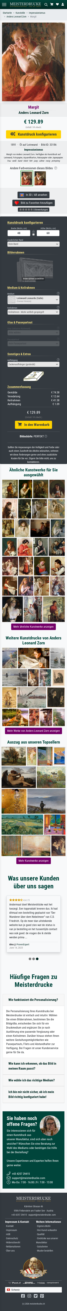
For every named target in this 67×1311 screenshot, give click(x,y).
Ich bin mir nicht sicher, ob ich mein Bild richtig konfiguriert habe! (31, 1094)
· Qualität (40, 1234)
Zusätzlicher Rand (15, 240)
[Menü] (4, 4)
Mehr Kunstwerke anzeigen (34, 860)
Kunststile (20, 12)
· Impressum (11, 1230)
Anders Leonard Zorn (16, 16)
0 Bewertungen (40, 209)
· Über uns (10, 1250)
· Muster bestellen (44, 1250)
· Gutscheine (42, 1246)
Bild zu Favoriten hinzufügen (36, 202)
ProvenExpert (22, 944)
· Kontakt (9, 1226)
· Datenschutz (11, 1238)
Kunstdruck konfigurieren (36, 134)
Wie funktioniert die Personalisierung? (33, 1000)
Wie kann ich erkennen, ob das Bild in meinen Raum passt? (32, 1066)
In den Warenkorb (35, 425)
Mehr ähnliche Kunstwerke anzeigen (33, 626)
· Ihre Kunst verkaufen (46, 1230)
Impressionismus (37, 12)
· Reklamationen (12, 1246)
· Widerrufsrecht (12, 1242)
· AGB (7, 1234)
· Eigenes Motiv (43, 1226)
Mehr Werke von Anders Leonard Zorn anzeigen (33, 730)
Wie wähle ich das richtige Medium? (31, 1080)
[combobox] (33, 244)
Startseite (7, 12)
